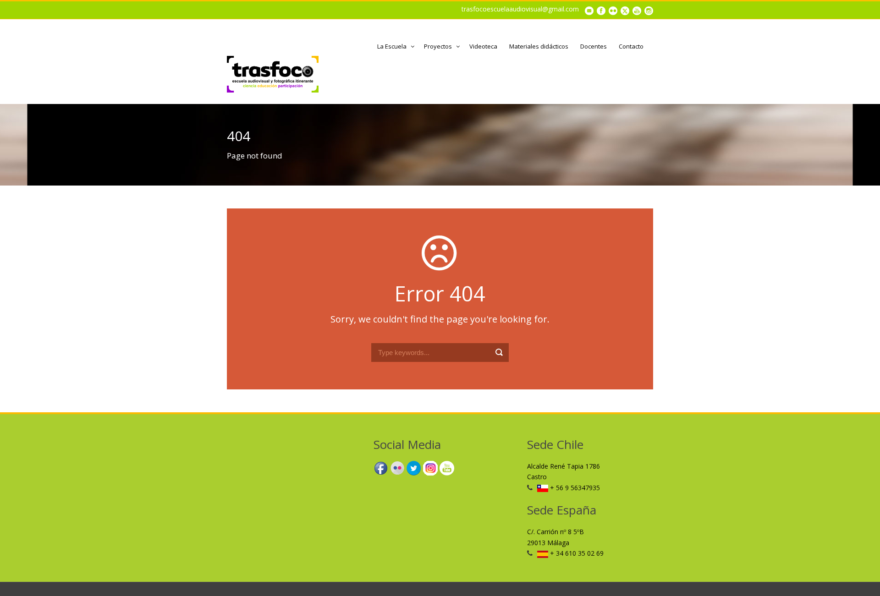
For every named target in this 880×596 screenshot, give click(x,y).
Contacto (631, 46)
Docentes (593, 46)
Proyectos (438, 46)
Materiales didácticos (538, 46)
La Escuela (392, 46)
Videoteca (483, 46)
